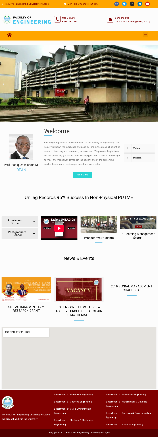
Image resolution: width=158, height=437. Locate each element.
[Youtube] (147, 4)
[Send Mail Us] (110, 19)
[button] (145, 34)
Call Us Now (68, 17)
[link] (139, 148)
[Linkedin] (139, 4)
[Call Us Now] (57, 19)
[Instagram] (132, 4)
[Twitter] (124, 4)
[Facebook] (116, 4)
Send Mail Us (122, 17)
